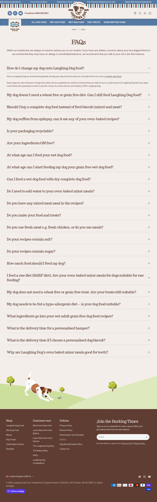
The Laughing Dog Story (43, 446)
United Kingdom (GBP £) (20, 476)
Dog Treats (11, 440)
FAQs (35, 455)
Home (74, 29)
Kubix (11, 486)
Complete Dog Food (15, 426)
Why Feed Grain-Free (42, 426)
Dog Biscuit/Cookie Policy (71, 444)
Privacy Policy (66, 426)
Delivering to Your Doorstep (72, 435)
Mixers (9, 435)
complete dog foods (112, 76)
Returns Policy (66, 430)
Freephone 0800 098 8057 (37, 13)
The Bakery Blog (40, 451)
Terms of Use (127, 443)
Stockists (10, 449)
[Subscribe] (146, 437)
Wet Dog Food (12, 430)
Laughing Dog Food (21, 483)
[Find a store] (135, 13)
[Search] (140, 13)
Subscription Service (15, 444)
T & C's (63, 440)
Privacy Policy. (139, 443)
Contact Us (64, 449)
